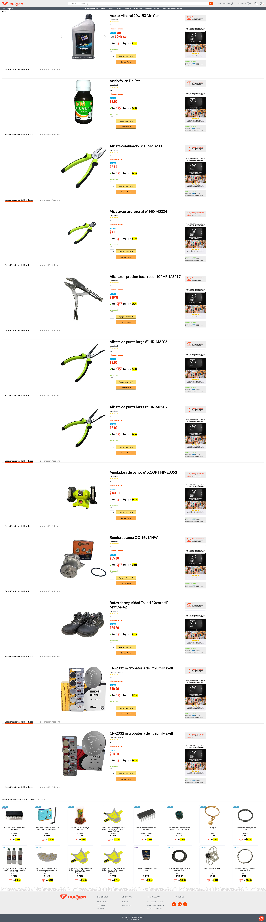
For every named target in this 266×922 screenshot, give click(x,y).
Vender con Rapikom (152, 9)
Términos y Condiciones (155, 905)
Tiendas (110, 9)
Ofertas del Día (102, 902)
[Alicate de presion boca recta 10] (83, 297)
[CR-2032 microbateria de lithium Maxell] (83, 689)
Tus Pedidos (126, 905)
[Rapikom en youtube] (180, 904)
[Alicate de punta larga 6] (83, 362)
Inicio (4, 12)
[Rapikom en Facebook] (185, 904)
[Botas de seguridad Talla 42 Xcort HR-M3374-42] (83, 623)
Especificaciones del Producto (19, 69)
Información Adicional (50, 69)
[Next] (105, 37)
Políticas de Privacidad (155, 902)
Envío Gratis (101, 905)
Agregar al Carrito (125, 56)
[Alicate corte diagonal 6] (83, 232)
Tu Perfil (125, 902)
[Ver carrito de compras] (260, 4)
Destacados (137, 9)
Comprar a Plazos (91, 9)
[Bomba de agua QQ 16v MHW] (83, 558)
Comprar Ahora (126, 62)
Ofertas (118, 9)
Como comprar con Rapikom (172, 9)
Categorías (9, 9)
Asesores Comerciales (154, 908)
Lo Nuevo (127, 9)
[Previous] (61, 37)
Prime (103, 9)
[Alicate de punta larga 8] (83, 428)
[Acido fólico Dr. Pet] (83, 102)
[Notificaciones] (255, 4)
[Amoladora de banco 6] (83, 493)
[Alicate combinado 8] (83, 167)
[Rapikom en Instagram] (174, 904)
